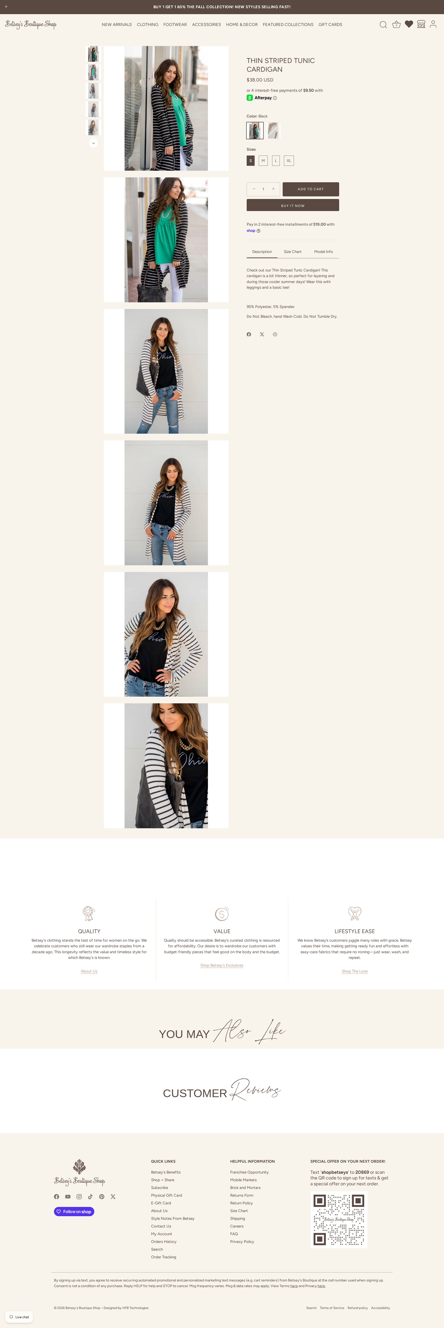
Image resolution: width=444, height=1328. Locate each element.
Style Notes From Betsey (173, 1218)
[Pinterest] (101, 1196)
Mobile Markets (243, 1180)
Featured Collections (288, 24)
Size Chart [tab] (293, 251)
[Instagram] (79, 1196)
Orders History (164, 1241)
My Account (161, 1234)
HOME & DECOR (242, 24)
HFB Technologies (135, 1308)
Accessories (206, 24)
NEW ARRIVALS (117, 24)
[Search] (383, 25)
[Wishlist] (409, 25)
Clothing (147, 24)
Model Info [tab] (323, 251)
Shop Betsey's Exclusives (221, 965)
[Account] (433, 25)
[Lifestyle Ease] (354, 913)
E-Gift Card (161, 1203)
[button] (166, 108)
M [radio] (263, 160)
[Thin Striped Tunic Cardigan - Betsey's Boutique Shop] (93, 54)
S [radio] (250, 160)
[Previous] (93, 41)
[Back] (7, 7)
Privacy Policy (242, 1241)
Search (157, 1249)
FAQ (234, 1234)
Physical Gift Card (166, 1195)
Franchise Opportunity (249, 1172)
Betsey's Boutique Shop (83, 1308)
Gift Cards (330, 24)
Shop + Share (162, 1180)
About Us (89, 971)
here (294, 1286)
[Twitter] (113, 1196)
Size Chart (239, 1210)
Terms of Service (332, 1308)
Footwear (175, 24)
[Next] (93, 143)
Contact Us (161, 1226)
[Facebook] (56, 1196)
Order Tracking (163, 1257)
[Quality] (89, 913)
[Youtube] (67, 1196)
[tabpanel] (293, 293)
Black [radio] (255, 130)
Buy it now (292, 205)
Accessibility (380, 1308)
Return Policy (241, 1203)
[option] (93, 55)
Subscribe (159, 1187)
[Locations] (421, 25)
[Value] (222, 913)
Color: (257, 116)
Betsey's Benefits (166, 1172)
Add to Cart (311, 189)
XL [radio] (289, 160)
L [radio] (276, 160)
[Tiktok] (90, 1196)
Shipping (237, 1218)
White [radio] (273, 130)
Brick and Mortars (245, 1187)
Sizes (251, 149)
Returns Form (241, 1195)
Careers (237, 1226)
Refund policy (358, 1308)
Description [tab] (262, 251)
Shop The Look (355, 971)
